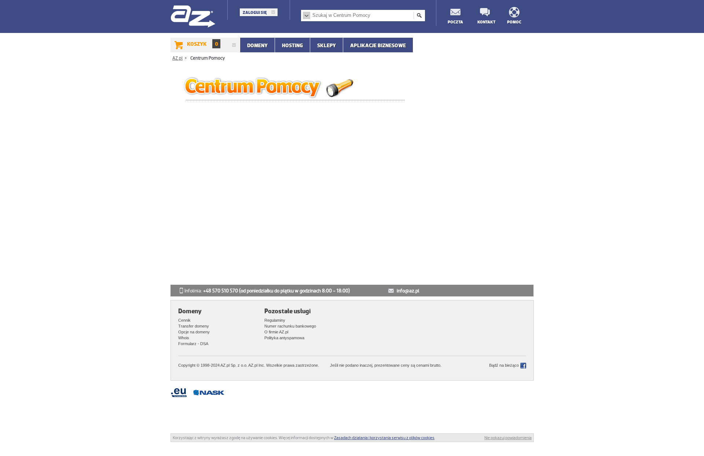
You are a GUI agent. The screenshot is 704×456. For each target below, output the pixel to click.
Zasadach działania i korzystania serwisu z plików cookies (384, 437)
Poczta (455, 21)
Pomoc (514, 21)
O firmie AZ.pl (276, 332)
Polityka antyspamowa (284, 338)
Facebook (523, 366)
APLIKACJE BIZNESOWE (378, 45)
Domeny (257, 45)
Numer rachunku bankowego (290, 326)
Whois (183, 338)
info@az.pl (408, 291)
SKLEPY (326, 45)
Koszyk (202, 44)
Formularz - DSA (193, 343)
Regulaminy (274, 320)
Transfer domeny (193, 326)
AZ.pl (193, 17)
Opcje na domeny (194, 332)
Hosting (292, 45)
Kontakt (484, 21)
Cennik (184, 320)
